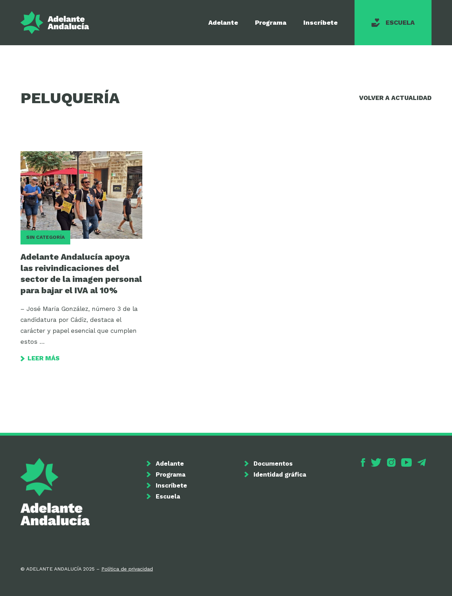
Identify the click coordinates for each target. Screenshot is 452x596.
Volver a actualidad (395, 97)
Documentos (273, 463)
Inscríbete (320, 22)
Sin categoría (45, 237)
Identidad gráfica (280, 474)
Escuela (400, 22)
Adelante (223, 22)
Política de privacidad (127, 569)
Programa (270, 22)
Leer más (44, 358)
